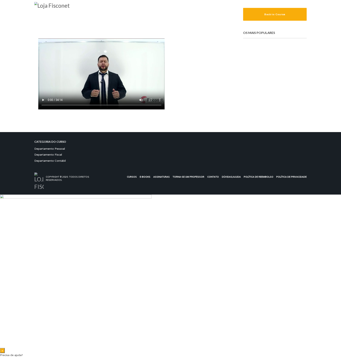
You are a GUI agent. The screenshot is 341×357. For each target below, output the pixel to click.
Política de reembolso (258, 176)
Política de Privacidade (291, 176)
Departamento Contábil (50, 160)
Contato (213, 176)
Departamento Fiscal (48, 154)
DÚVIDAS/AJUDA (231, 176)
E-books (145, 176)
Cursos (132, 176)
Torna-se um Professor (188, 176)
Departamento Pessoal (49, 148)
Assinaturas (161, 176)
